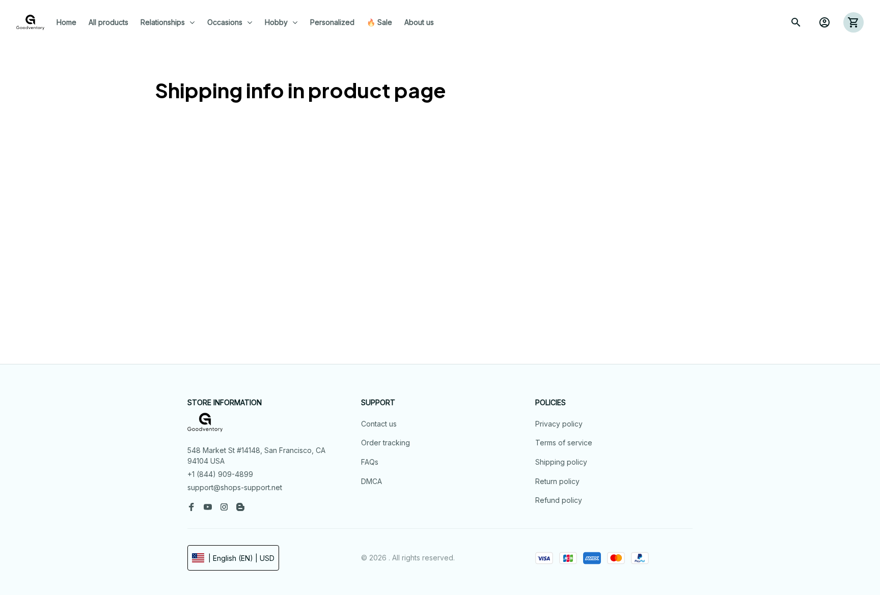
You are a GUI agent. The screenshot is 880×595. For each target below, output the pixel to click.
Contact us (379, 423)
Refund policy (558, 500)
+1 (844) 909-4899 (220, 474)
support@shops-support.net (234, 487)
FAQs (369, 462)
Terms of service (563, 442)
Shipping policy (561, 462)
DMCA (371, 481)
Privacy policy (559, 423)
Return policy (557, 481)
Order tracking (385, 442)
